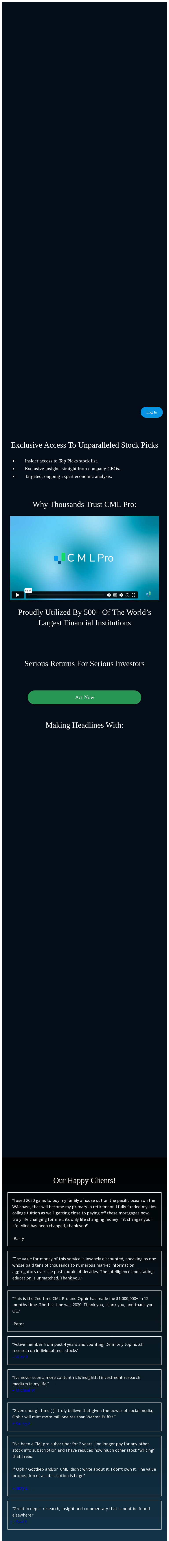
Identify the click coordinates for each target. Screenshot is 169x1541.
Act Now (84, 697)
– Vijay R (20, 1357)
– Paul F (19, 1521)
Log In (151, 412)
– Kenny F (21, 1423)
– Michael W (23, 1390)
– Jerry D (20, 1488)
